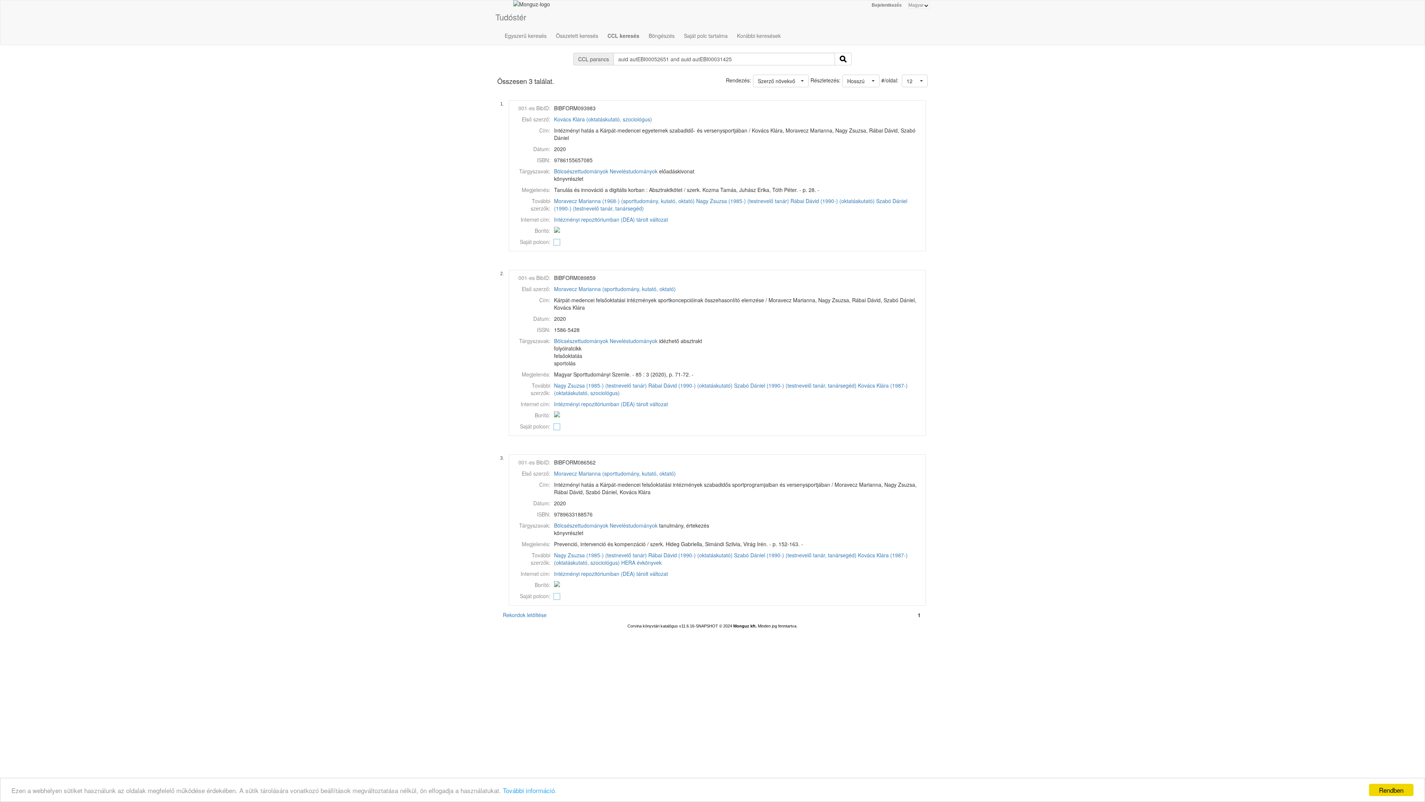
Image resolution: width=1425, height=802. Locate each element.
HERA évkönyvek (641, 562)
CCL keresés (623, 35)
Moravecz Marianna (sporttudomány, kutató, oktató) (615, 289)
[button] (915, 81)
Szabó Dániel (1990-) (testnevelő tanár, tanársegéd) (795, 385)
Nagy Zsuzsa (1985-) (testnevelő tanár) (742, 201)
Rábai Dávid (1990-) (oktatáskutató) (832, 201)
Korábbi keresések (759, 35)
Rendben (1391, 790)
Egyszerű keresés (526, 35)
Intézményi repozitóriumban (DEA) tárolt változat (611, 219)
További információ (529, 790)
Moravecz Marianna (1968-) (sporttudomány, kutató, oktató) (624, 201)
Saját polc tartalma (706, 35)
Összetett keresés (577, 35)
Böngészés (662, 35)
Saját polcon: (535, 241)
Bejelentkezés (887, 5)
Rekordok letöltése (525, 615)
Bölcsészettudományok (581, 171)
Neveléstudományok (634, 171)
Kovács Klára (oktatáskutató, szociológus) (603, 119)
